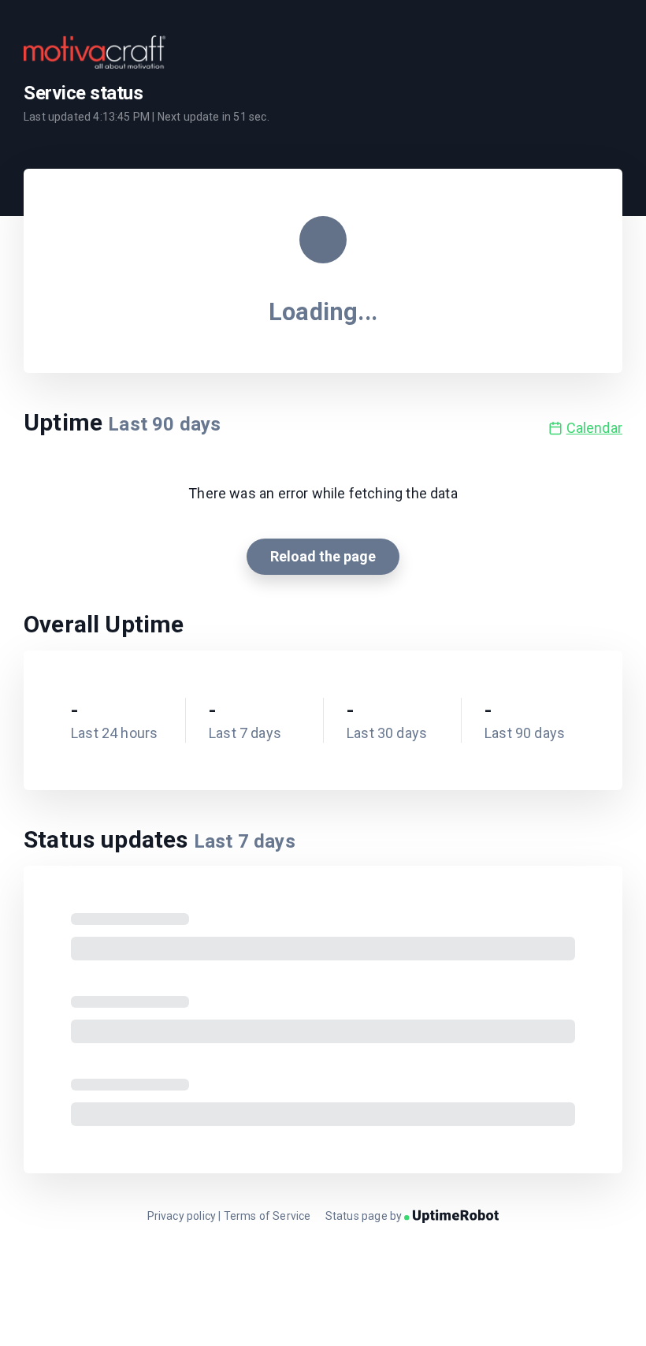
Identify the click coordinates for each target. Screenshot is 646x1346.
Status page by (365, 1216)
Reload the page (323, 556)
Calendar (594, 427)
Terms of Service (267, 1216)
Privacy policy (182, 1216)
